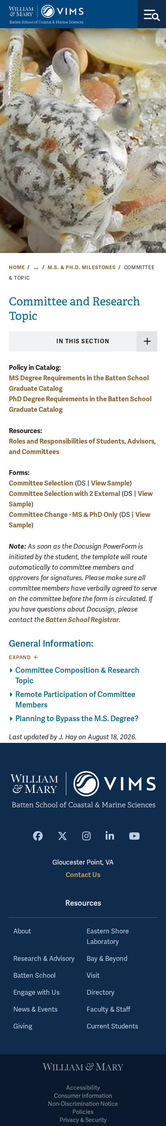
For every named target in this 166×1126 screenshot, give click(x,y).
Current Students (112, 1026)
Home (17, 267)
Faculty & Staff (108, 1010)
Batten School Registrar (82, 620)
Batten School (34, 976)
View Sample (110, 483)
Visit (93, 976)
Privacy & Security (83, 1120)
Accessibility (83, 1088)
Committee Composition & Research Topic (77, 675)
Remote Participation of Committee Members (75, 699)
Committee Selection (41, 483)
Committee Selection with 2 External (64, 493)
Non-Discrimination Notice (83, 1104)
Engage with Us (36, 993)
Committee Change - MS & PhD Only (63, 514)
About (22, 931)
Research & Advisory (44, 959)
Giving (22, 1026)
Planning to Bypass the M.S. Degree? (77, 718)
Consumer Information (83, 1096)
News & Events (35, 1010)
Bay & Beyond (107, 959)
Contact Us (83, 875)
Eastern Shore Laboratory (108, 936)
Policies (83, 1112)
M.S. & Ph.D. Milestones (82, 267)
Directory (100, 993)
